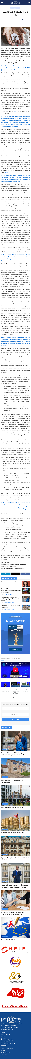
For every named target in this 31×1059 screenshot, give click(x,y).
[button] (17, 680)
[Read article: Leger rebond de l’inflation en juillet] (15, 820)
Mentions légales (5, 1034)
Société (3, 1050)
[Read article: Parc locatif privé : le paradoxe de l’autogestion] (26, 607)
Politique (3, 1047)
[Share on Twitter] (15, 574)
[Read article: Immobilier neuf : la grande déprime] (15, 795)
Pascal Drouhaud (8, 594)
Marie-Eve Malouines (9, 584)
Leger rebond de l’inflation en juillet (12, 832)
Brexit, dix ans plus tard (8, 939)
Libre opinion (4, 1045)
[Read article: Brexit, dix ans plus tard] (15, 927)
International (4, 1041)
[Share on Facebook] (25, 574)
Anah (15, 111)
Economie (13, 8)
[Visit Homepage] (15, 2)
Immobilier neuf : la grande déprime (12, 807)
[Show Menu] (2, 2)
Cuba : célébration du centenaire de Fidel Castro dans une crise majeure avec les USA (11, 590)
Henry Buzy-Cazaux (8, 602)
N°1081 (18, 8)
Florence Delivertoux (10, 19)
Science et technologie (7, 1048)
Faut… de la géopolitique (7, 1040)
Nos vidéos (4, 1054)
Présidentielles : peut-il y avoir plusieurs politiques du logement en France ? (10, 598)
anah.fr (7, 172)
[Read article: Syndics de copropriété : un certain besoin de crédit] (15, 846)
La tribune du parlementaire (8, 1043)
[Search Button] (29, 2)
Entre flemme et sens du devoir (9, 582)
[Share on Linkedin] (5, 574)
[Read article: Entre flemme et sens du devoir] (26, 584)
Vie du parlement (5, 1052)
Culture (3, 1036)
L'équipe (3, 1032)
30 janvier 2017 (25, 19)
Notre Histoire (5, 1031)
